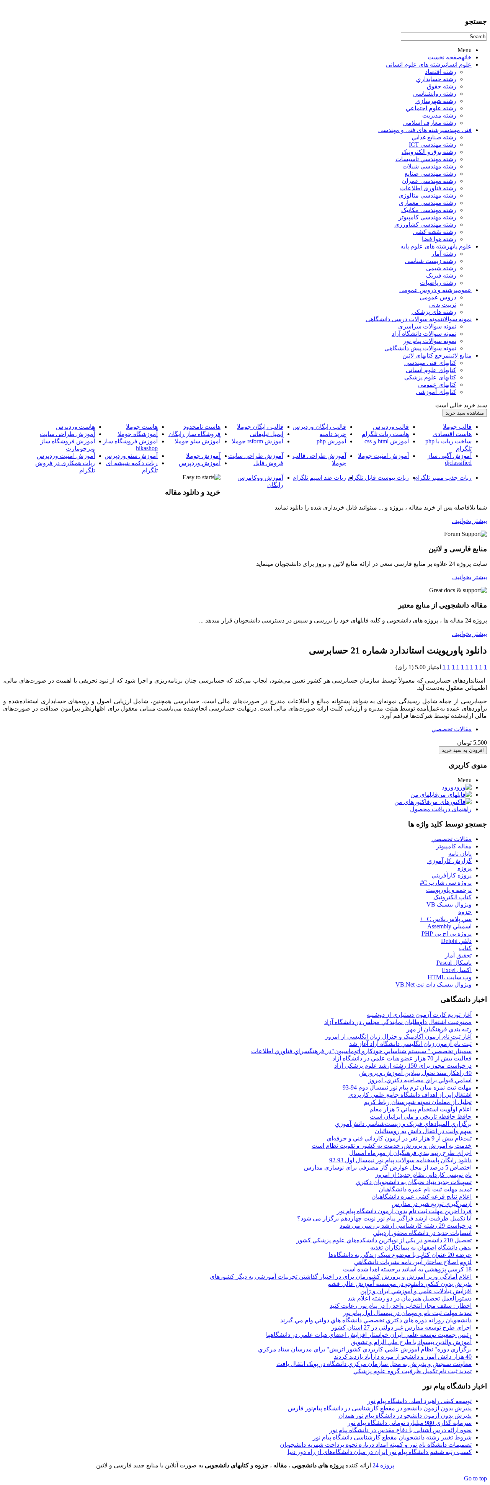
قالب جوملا (457, 426)
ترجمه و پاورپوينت (449, 890)
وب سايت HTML (450, 977)
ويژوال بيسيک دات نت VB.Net (433, 984)
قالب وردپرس (391, 426)
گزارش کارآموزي (449, 861)
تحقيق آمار (458, 955)
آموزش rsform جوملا (257, 441)
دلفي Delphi (456, 941)
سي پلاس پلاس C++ (446, 919)
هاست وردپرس (75, 426)
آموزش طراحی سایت (67, 434)
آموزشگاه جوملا (138, 434)
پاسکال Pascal (454, 962)
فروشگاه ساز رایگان (194, 434)
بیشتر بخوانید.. (469, 521)
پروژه (464, 868)
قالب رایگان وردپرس (319, 426)
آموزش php (331, 441)
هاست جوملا (142, 426)
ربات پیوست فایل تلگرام (378, 477)
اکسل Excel (457, 970)
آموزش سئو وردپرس (131, 456)
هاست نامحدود (201, 426)
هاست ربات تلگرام (385, 434)
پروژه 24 (382, 1465)
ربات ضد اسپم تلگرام (319, 477)
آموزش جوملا (203, 456)
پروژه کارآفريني (451, 875)
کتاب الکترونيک (452, 897)
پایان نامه (460, 853)
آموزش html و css (386, 441)
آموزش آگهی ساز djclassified (450, 459)
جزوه (465, 911)
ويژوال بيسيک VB (449, 904)
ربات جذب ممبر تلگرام (443, 477)
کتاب (465, 948)
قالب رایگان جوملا (260, 426)
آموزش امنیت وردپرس (66, 456)
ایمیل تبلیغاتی (266, 434)
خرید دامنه (333, 434)
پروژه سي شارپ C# (446, 882)
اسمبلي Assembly (449, 926)
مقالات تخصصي (451, 729)
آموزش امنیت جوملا (383, 456)
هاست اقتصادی (452, 434)
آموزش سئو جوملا (197, 441)
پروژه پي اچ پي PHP (446, 933)
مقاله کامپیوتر (454, 846)
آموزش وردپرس (199, 463)
